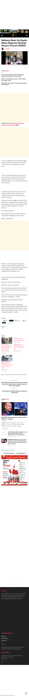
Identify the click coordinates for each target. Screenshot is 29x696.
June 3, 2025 (14, 48)
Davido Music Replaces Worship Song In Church (15, 374)
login (6, 450)
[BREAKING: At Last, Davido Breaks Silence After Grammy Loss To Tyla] (19, 340)
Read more (5, 428)
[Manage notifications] (26, 693)
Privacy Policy (4, 638)
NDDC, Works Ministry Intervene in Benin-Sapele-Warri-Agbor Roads (13, 79)
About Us (3, 636)
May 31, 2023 (11, 445)
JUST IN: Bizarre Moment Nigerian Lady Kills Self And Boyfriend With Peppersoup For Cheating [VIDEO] (17, 433)
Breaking (5, 414)
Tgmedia (8, 48)
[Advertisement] (14, 14)
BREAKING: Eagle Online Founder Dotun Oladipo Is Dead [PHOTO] (14, 83)
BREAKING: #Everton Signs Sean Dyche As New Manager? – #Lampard (14, 418)
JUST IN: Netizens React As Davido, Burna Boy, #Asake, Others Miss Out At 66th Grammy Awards (6, 347)
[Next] (16, 89)
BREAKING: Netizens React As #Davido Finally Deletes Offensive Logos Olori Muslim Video (6, 364)
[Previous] (13, 89)
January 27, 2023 (10, 420)
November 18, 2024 (12, 436)
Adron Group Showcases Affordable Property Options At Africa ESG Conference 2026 (12, 75)
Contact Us (4, 640)
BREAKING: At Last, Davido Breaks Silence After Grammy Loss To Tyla (19, 347)
